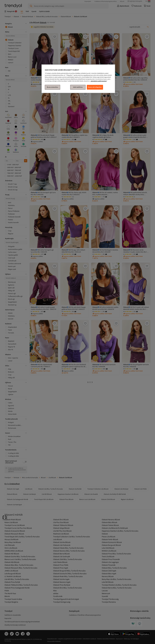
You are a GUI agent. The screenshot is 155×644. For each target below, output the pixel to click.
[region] (78, 78)
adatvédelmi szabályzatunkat (99, 81)
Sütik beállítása (78, 87)
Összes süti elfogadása (95, 87)
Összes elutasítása (52, 87)
